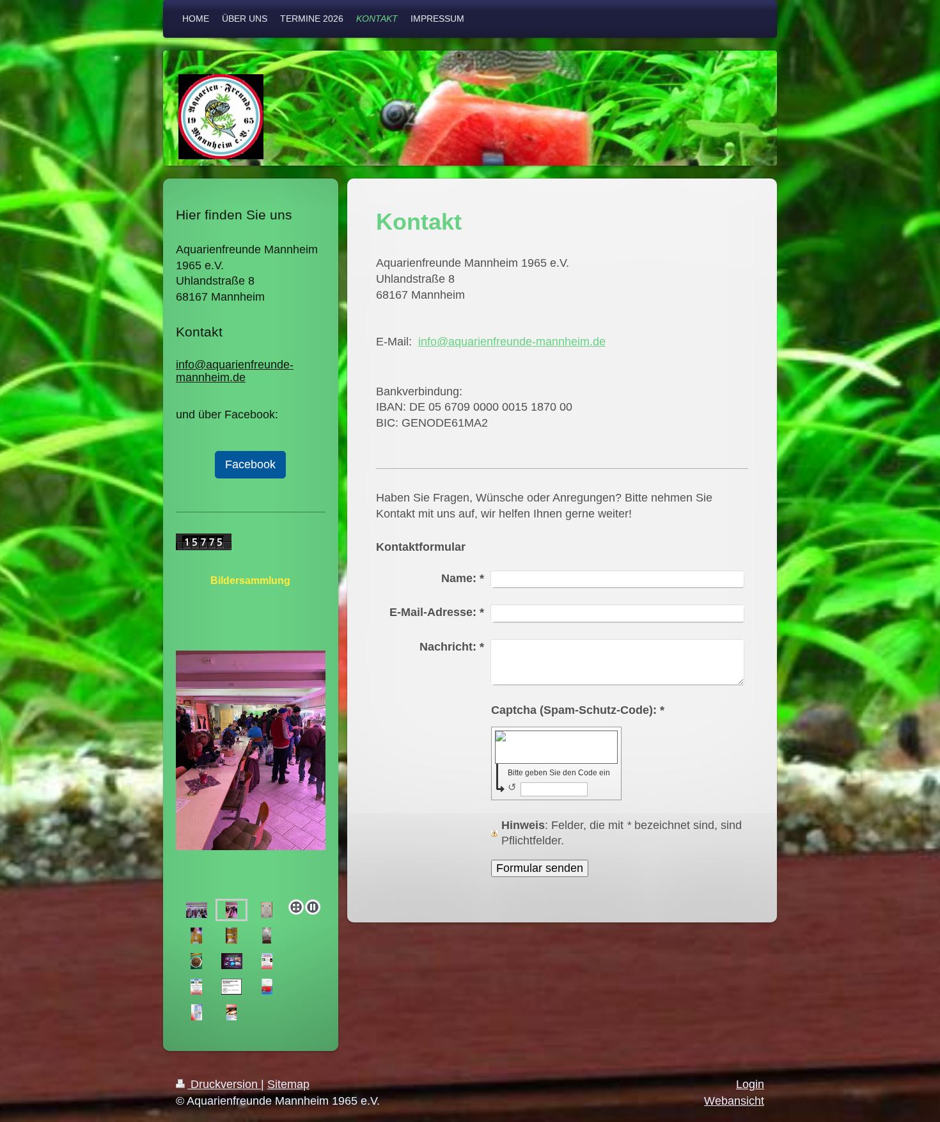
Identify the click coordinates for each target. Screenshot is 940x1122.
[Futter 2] (231, 936)
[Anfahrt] (267, 987)
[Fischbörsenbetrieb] (196, 910)
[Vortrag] (231, 961)
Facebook (250, 464)
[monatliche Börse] (231, 910)
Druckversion (224, 1084)
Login (750, 1084)
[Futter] (196, 936)
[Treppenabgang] (266, 936)
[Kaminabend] (267, 961)
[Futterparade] (250, 772)
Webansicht (734, 1100)
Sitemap (288, 1084)
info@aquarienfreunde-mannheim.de (512, 341)
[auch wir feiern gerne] (196, 961)
